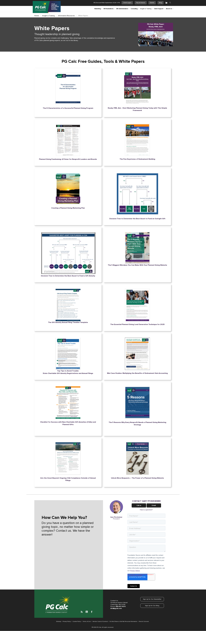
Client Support (158, 8)
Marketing (97, 8)
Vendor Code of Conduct (100, 621)
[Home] (47, 7)
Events (152, 2)
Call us (139, 505)
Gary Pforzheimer (116, 517)
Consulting (134, 8)
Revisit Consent (144, 621)
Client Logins (127, 2)
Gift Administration (122, 8)
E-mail (154, 505)
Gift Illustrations (108, 8)
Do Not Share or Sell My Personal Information (123, 621)
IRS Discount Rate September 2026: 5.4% (107, 2)
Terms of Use (86, 621)
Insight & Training (145, 8)
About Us (169, 8)
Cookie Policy (76, 621)
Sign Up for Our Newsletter (152, 599)
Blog (160, 2)
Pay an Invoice (140, 2)
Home (36, 16)
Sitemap (58, 621)
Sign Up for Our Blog (152, 605)
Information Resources (66, 16)
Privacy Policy (67, 621)
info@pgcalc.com (116, 608)
